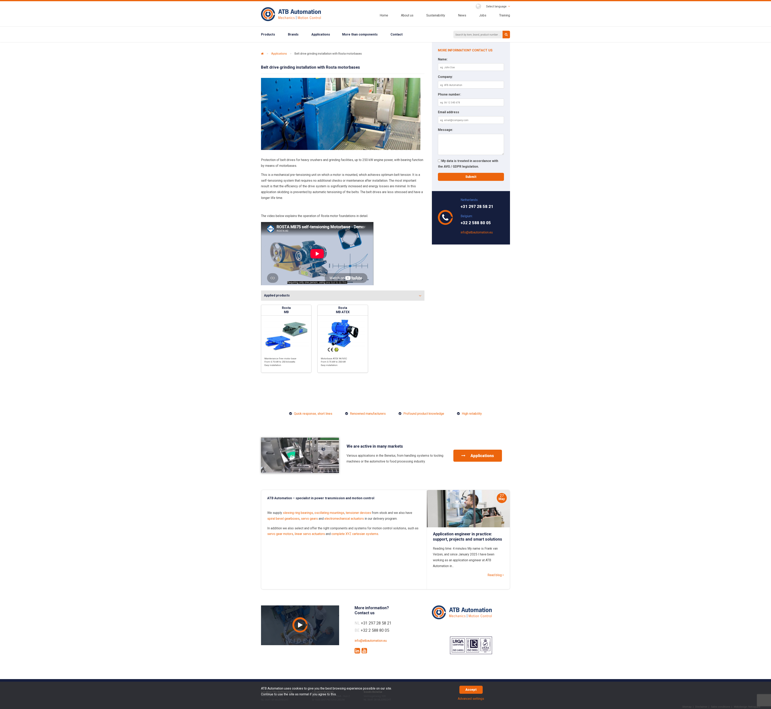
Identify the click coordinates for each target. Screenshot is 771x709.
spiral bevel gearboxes (283, 519)
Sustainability (435, 15)
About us (407, 15)
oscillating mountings (329, 513)
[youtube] (364, 651)
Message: (445, 130)
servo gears (309, 519)
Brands (293, 34)
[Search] (506, 34)
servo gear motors (280, 534)
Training (504, 15)
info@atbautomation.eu (477, 232)
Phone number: (449, 94)
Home (384, 15)
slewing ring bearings (298, 513)
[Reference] (300, 472)
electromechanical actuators (344, 519)
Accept (471, 690)
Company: (445, 77)
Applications (320, 34)
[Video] (300, 625)
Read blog (495, 575)
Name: (443, 59)
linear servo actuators (310, 534)
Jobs (482, 15)
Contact (397, 34)
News (462, 15)
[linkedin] (357, 651)
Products (268, 34)
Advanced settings (471, 699)
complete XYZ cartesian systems (354, 534)
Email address (448, 112)
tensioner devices (358, 513)
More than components (360, 34)
